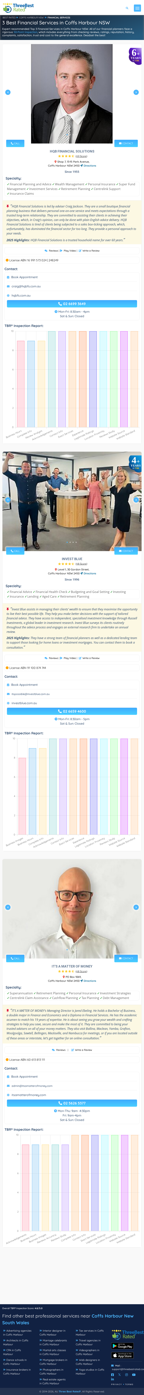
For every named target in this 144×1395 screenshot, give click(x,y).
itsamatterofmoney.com (29, 1095)
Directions (89, 165)
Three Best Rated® (70, 1391)
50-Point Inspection (25, 32)
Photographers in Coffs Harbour (51, 1371)
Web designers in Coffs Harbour (88, 1362)
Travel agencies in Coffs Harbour (88, 1342)
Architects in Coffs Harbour (15, 1342)
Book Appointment (24, 277)
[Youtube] (134, 1374)
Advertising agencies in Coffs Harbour (17, 1332)
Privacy (116, 1384)
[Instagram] (126, 1374)
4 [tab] (76, 134)
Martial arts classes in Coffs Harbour (53, 1352)
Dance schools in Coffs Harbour (15, 1362)
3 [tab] (73, 134)
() (81, 156)
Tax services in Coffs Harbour (90, 1332)
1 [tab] (67, 134)
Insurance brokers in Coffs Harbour (17, 1371)
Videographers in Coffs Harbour (87, 1352)
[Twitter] (119, 1374)
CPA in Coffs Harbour (12, 1352)
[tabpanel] (72, 93)
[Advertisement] (72, 1278)
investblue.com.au (24, 703)
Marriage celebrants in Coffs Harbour (53, 1342)
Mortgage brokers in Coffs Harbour (53, 1362)
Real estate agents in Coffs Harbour (53, 1381)
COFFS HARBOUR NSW (31, 17)
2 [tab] (70, 134)
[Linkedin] (112, 1379)
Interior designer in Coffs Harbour (52, 1332)
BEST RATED (9, 17)
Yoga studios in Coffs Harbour (90, 1371)
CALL (16, 143)
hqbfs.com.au (21, 295)
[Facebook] (112, 1374)
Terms (129, 1384)
